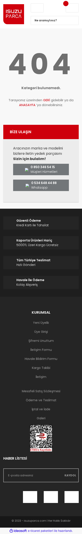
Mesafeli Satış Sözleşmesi (41, 391)
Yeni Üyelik (41, 322)
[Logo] (13, 14)
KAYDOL (70, 475)
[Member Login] (37, 8)
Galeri (41, 418)
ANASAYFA (27, 105)
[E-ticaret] (40, 531)
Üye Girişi (41, 332)
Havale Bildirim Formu (41, 359)
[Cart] (72, 8)
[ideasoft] (18, 531)
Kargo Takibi (41, 368)
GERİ (46, 100)
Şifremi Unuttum (41, 341)
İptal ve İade (41, 409)
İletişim (41, 377)
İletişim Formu (41, 350)
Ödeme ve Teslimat (41, 400)
